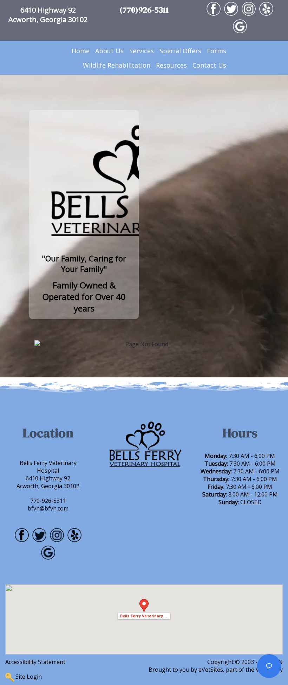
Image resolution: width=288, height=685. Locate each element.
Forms (216, 51)
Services (141, 51)
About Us (109, 51)
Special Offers (180, 51)
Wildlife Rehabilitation (116, 65)
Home (81, 51)
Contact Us (209, 65)
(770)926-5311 (144, 10)
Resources (171, 65)
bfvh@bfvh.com (48, 508)
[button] (144, 609)
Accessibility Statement (35, 662)
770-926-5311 (48, 501)
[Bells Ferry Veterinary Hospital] (144, 444)
